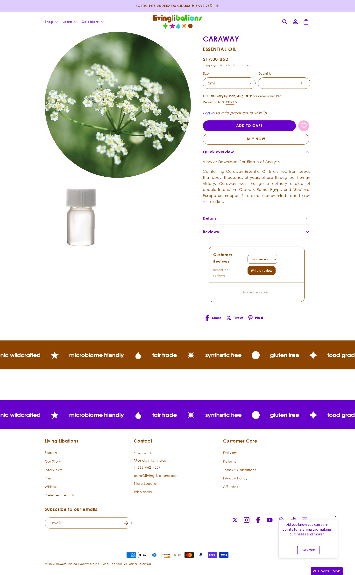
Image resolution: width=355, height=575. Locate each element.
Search (51, 452)
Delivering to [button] (218, 102)
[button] (51, 22)
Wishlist (51, 487)
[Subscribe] (126, 523)
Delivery (230, 452)
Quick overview (218, 151)
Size (206, 73)
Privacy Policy (235, 478)
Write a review (261, 270)
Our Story (53, 461)
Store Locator (145, 483)
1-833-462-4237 (147, 467)
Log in (209, 113)
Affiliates (230, 487)
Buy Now (256, 139)
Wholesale (143, 491)
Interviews (53, 469)
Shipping (209, 65)
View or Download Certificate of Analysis (241, 161)
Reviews (211, 231)
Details (209, 218)
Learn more (308, 550)
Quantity (265, 73)
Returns (229, 461)
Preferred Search (59, 495)
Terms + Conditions (239, 469)
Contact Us (144, 453)
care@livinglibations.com (156, 475)
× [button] (335, 516)
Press (49, 478)
